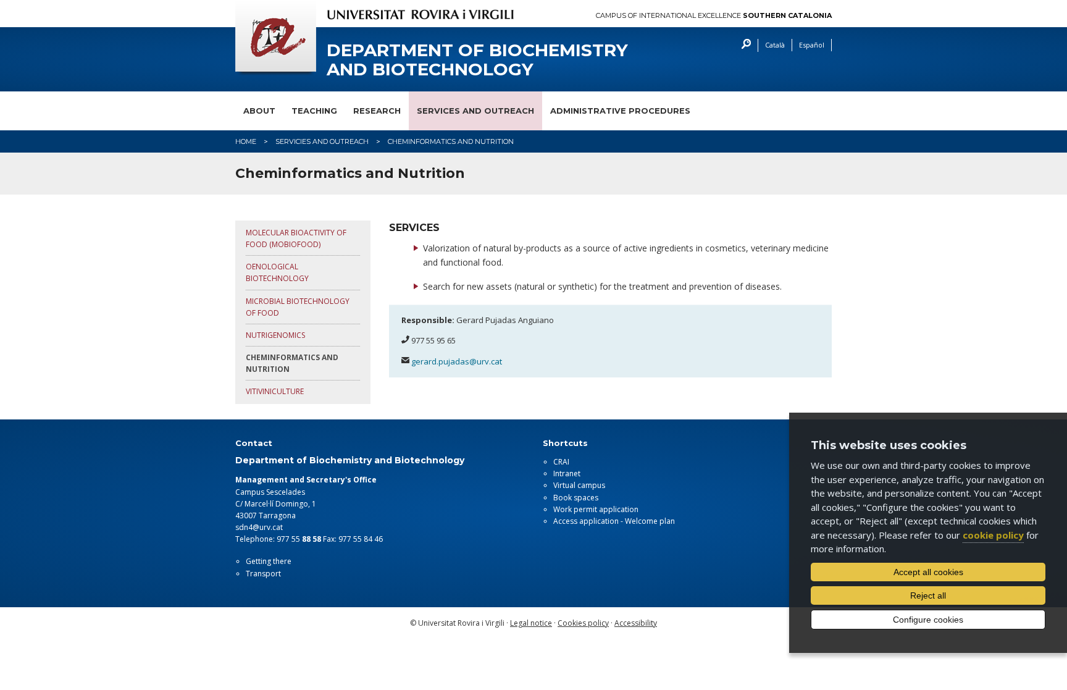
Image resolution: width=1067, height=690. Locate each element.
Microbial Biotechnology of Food (297, 307)
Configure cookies (928, 620)
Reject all (928, 595)
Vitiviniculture (275, 391)
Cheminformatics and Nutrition (292, 363)
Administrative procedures (620, 111)
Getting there (268, 561)
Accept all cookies (928, 572)
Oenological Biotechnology (277, 272)
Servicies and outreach (322, 141)
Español (811, 44)
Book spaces (575, 497)
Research (377, 111)
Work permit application (595, 509)
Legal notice (531, 623)
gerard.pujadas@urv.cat (456, 361)
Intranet (566, 473)
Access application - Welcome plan (614, 521)
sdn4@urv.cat (259, 527)
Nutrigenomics (275, 335)
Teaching (314, 111)
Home (245, 141)
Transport (263, 573)
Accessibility (635, 623)
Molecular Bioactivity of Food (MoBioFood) (296, 238)
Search (743, 45)
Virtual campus (579, 485)
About (259, 111)
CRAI (561, 461)
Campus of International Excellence (714, 15)
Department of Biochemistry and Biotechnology (477, 60)
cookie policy (993, 535)
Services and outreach (475, 111)
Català (775, 44)
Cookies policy (583, 623)
